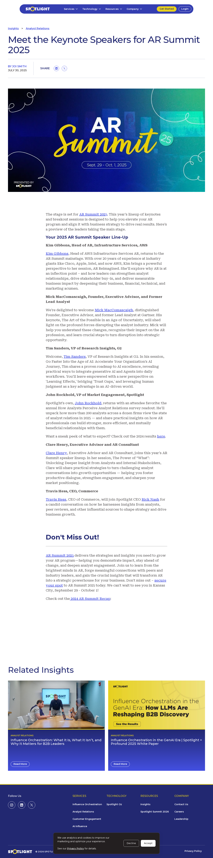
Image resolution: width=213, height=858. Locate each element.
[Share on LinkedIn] (56, 68)
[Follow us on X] (31, 805)
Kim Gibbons (57, 254)
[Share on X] (64, 68)
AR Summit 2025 (93, 214)
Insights (13, 28)
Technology (89, 8)
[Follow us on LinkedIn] (21, 805)
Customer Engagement (87, 818)
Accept (148, 843)
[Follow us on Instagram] (11, 805)
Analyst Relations (37, 28)
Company (133, 8)
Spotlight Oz (114, 804)
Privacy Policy (193, 851)
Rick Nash (150, 499)
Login (185, 8)
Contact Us (181, 804)
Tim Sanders (75, 357)
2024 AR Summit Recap (90, 599)
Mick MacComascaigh (114, 310)
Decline (131, 843)
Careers (179, 811)
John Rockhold (88, 403)
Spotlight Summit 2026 (154, 811)
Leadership (181, 818)
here (161, 436)
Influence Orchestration (87, 804)
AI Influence (80, 826)
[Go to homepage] (36, 9)
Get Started (167, 8)
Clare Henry (56, 453)
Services (69, 8)
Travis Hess (56, 499)
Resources (112, 8)
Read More (20, 763)
